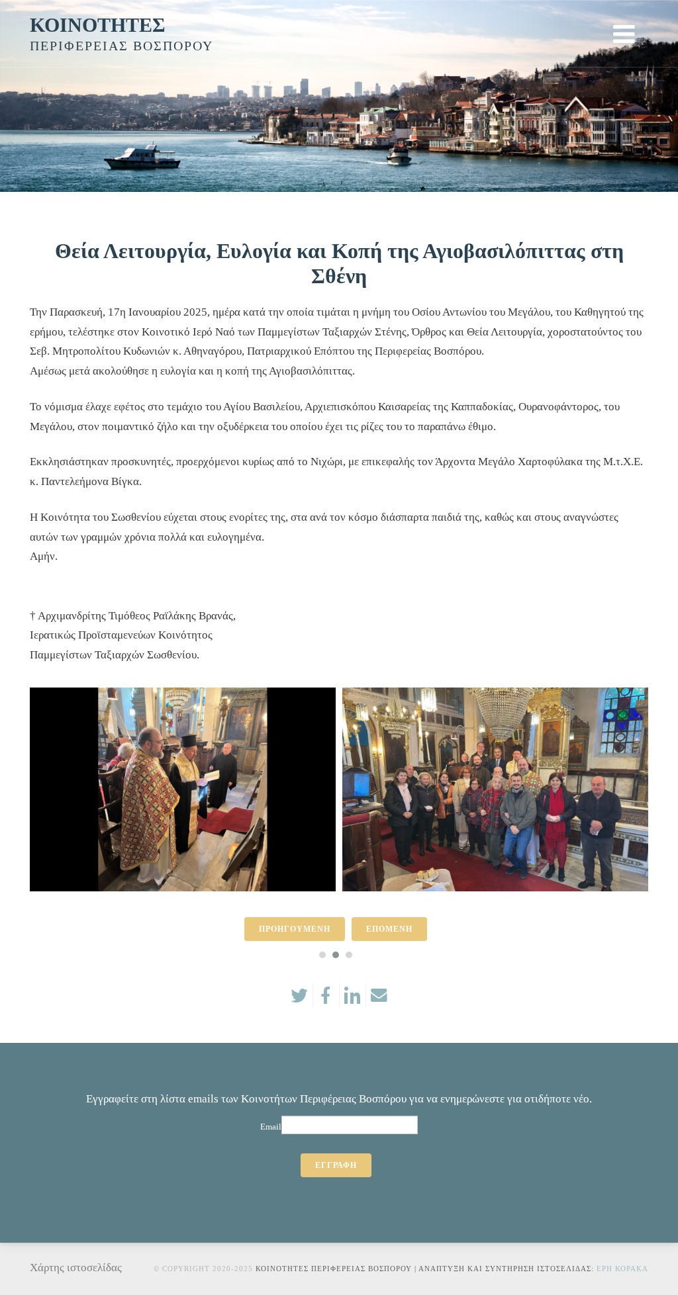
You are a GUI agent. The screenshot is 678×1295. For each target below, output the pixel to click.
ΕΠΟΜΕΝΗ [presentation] (389, 929)
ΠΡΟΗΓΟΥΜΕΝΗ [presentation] (294, 929)
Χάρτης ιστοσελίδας (76, 1267)
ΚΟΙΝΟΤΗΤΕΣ (98, 25)
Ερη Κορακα (622, 1269)
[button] (322, 954)
